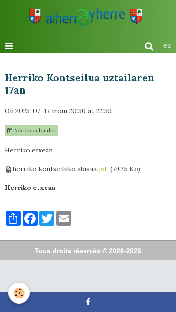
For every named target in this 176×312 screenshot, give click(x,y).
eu (167, 45)
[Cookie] (19, 293)
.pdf (102, 169)
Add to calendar (34, 130)
